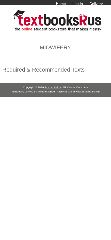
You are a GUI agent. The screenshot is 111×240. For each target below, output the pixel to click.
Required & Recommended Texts (43, 69)
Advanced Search (88, 14)
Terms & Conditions (62, 9)
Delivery (96, 4)
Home (61, 4)
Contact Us (94, 9)
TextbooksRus (53, 87)
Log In (78, 4)
